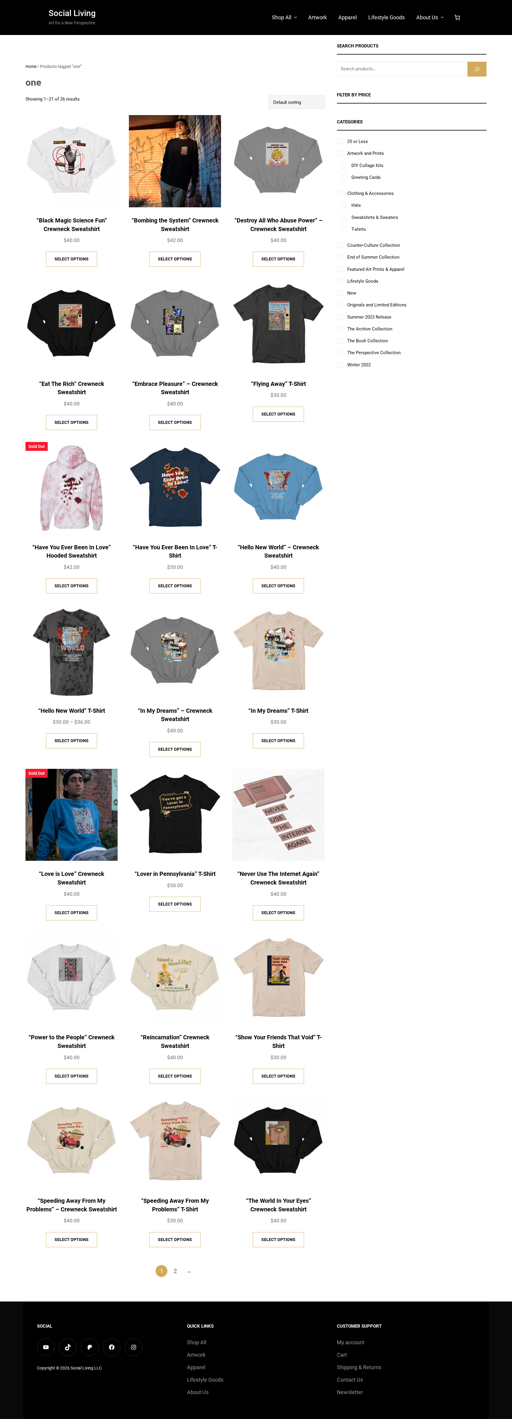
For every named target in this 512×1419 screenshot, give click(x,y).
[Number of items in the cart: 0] (457, 17)
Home (30, 66)
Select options (72, 259)
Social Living (72, 13)
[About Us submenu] (442, 17)
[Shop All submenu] (295, 17)
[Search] (477, 69)
